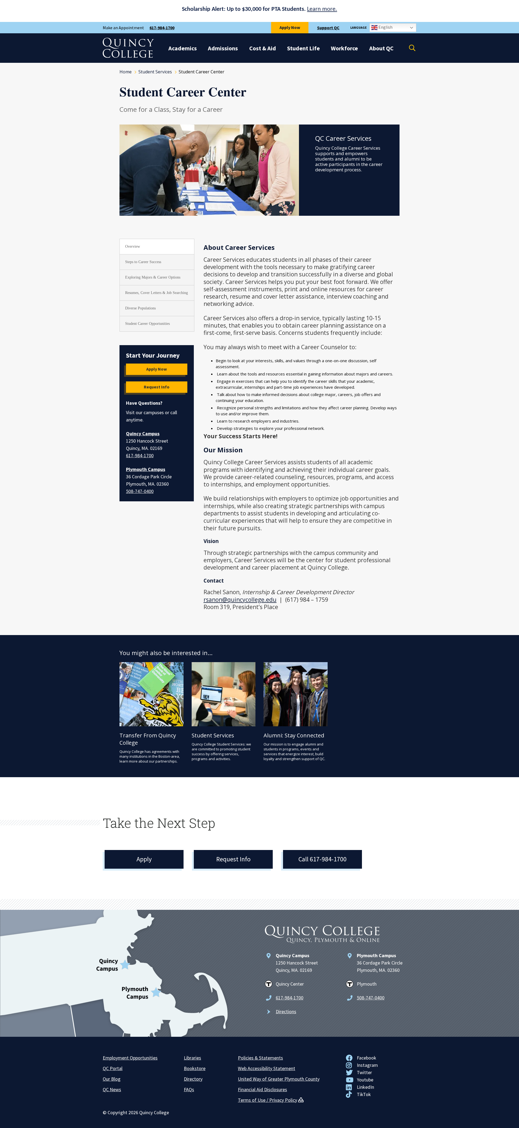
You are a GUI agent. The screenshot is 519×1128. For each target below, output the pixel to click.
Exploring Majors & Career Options (152, 277)
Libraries (192, 1058)
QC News (112, 1089)
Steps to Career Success (143, 262)
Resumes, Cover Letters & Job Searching (156, 293)
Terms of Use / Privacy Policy (267, 1100)
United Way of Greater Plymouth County (279, 1079)
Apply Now (290, 27)
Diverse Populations (140, 308)
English (385, 27)
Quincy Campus (142, 433)
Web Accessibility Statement (266, 1068)
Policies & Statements (260, 1058)
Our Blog (112, 1079)
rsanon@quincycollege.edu (240, 599)
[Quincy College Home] (128, 56)
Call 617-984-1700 (322, 859)
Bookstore (194, 1068)
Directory (193, 1079)
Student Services (155, 72)
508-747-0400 (140, 491)
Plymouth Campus (145, 469)
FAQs (189, 1089)
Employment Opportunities (130, 1058)
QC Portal (112, 1068)
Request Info (156, 387)
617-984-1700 (161, 27)
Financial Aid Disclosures (262, 1089)
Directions (286, 1011)
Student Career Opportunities (147, 324)
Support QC (328, 27)
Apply (144, 859)
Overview (132, 246)
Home (125, 72)
